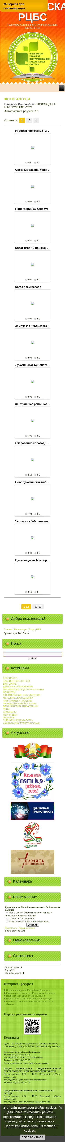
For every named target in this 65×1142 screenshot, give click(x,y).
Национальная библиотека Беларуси (25, 995)
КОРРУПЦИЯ (10, 715)
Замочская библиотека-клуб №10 (38, 326)
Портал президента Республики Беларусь (28, 990)
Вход (31, 629)
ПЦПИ (6, 709)
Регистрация (20, 629)
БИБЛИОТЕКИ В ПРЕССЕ (17, 681)
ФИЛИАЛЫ (9, 717)
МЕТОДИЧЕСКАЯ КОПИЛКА (18, 698)
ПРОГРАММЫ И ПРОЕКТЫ (17, 700)
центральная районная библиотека (39, 404)
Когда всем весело (28, 286)
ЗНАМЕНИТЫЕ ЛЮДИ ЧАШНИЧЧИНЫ (23, 689)
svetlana (34, 152)
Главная (9, 104)
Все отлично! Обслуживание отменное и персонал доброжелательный (28, 914)
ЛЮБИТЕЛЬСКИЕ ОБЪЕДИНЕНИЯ (21, 695)
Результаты (11, 928)
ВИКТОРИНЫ (10, 683)
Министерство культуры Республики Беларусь (30, 993)
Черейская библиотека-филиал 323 (39, 521)
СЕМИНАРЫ (9, 712)
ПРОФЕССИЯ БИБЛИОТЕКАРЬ (20, 703)
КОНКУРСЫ (9, 692)
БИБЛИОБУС (10, 678)
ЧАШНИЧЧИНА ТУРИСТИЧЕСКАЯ (21, 723)
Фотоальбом (26, 104)
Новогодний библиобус (31, 208)
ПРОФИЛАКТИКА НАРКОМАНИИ (20, 706)
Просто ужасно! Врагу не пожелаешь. (29, 921)
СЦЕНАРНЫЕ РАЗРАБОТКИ (18, 720)
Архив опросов (27, 928)
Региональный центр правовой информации (29, 998)
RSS (38, 629)
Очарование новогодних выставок (39, 443)
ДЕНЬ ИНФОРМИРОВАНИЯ (18, 686)
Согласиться (33, 1137)
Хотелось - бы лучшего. (21, 918)
